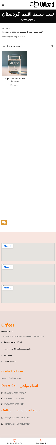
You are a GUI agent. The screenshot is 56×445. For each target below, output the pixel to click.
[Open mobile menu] (3, 4)
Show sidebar (13, 46)
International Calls (26, 410)
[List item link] (28, 378)
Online (6, 410)
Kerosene (14, 85)
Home (5, 28)
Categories (27, 20)
